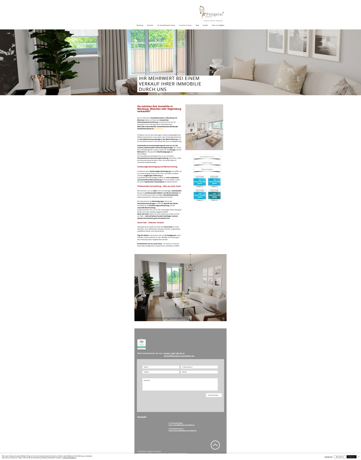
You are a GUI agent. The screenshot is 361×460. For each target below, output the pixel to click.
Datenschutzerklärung (69, 458)
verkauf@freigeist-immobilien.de (179, 356)
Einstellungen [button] (329, 457)
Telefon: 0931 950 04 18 (174, 353)
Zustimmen (351, 457)
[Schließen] (359, 456)
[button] (204, 127)
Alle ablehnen (340, 457)
